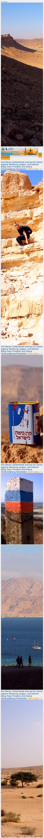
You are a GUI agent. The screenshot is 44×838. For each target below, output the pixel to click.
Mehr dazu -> (35, 169)
